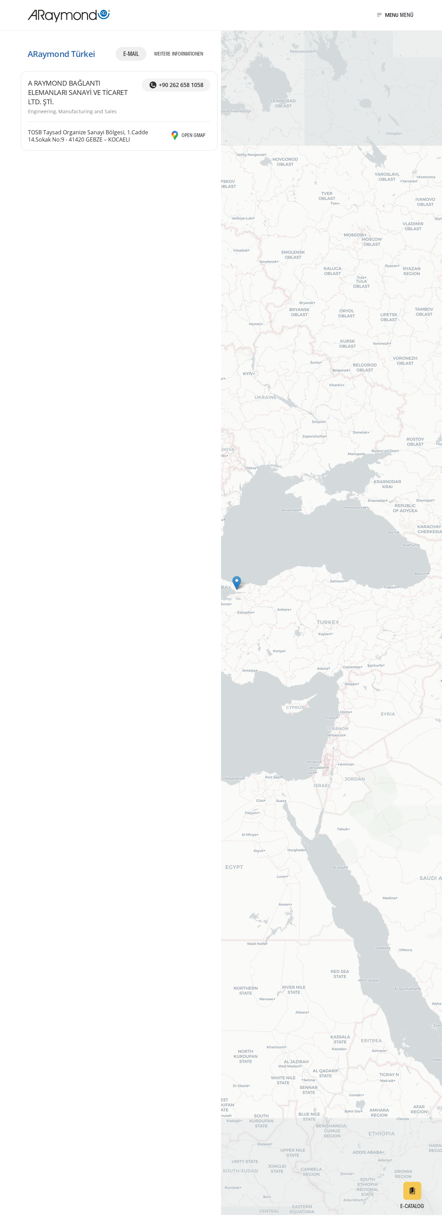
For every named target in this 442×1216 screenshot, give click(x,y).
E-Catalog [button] (412, 1206)
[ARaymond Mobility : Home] (65, 15)
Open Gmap (193, 136)
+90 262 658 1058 (181, 85)
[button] (236, 583)
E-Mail (131, 54)
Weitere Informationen (178, 54)
